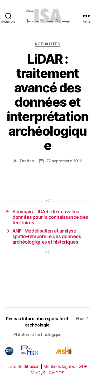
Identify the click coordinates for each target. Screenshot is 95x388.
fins (30, 160)
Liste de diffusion (23, 366)
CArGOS (56, 372)
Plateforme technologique (37, 334)
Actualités (47, 44)
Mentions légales (59, 366)
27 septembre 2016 (64, 160)
